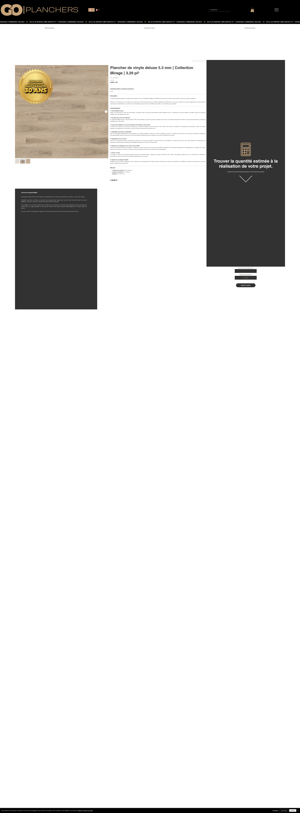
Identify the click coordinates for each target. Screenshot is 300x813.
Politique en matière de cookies (85, 810)
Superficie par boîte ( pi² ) (245, 274)
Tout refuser (284, 810)
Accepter (293, 810)
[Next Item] (106, 111)
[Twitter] (116, 180)
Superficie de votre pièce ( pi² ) (246, 268)
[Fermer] (298, 810)
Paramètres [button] (275, 810)
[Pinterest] (115, 180)
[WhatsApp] (111, 180)
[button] (252, 10)
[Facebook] (113, 180)
